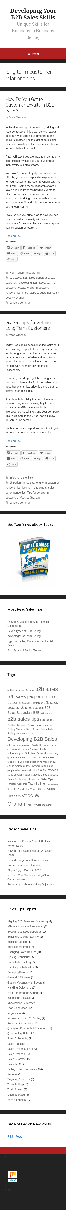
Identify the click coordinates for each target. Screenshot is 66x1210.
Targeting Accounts (18, 1079)
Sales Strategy (32, 775)
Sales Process (48, 770)
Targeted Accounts (17, 783)
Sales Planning (16, 1043)
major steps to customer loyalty (40, 292)
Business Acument (18, 946)
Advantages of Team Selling (24, 636)
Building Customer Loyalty (23, 936)
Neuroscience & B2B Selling (24, 1018)
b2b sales (15, 277)
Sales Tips (47, 779)
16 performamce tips (22, 482)
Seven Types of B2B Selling (24, 631)
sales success (49, 774)
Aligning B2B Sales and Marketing (27, 921)
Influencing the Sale (21, 477)
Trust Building (52, 784)
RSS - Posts (14, 1136)
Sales (44, 766)
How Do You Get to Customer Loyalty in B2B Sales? (30, 105)
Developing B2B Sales (31, 282)
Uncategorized (16, 1094)
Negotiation (14, 1013)
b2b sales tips (23, 719)
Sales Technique (17, 779)
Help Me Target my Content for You (28, 860)
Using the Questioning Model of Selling (26, 789)
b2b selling (47, 719)
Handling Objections (19, 987)
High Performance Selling (25, 272)
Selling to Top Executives (22, 1069)
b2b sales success (32, 707)
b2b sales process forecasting (25, 926)
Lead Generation (39, 753)
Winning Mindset (17, 1099)
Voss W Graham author (39, 804)
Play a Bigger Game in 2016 (24, 870)
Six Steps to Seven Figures (23, 865)
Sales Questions (15, 775)
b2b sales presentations (31, 703)
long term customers (34, 487)
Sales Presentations (19, 1048)
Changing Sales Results (28, 729)
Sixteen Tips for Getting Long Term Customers (28, 325)
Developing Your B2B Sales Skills (33, 14)
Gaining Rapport (39, 745)
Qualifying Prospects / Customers (27, 1028)
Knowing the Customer (21, 1002)
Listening (53, 753)
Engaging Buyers (17, 972)
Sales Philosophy (17, 1038)
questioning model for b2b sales (24, 757)
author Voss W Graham (20, 689)
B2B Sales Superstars (36, 277)
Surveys (12, 1074)
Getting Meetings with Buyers (25, 982)
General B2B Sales (18, 977)
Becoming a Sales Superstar (24, 931)
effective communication (19, 745)
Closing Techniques (19, 957)
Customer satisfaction (26, 733)
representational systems (27, 766)
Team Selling (36, 783)
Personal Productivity (20, 1023)
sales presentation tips (26, 770)
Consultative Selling (19, 962)
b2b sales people (23, 696)
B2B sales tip (42, 712)
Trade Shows (15, 1089)
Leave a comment (20, 302)
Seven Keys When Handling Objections (30, 884)
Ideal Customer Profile (35, 749)
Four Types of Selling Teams (24, 650)
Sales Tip (34, 779)
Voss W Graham (15, 297)
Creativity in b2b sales (20, 967)
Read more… (14, 235)
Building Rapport (17, 725)
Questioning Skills (18, 1033)
